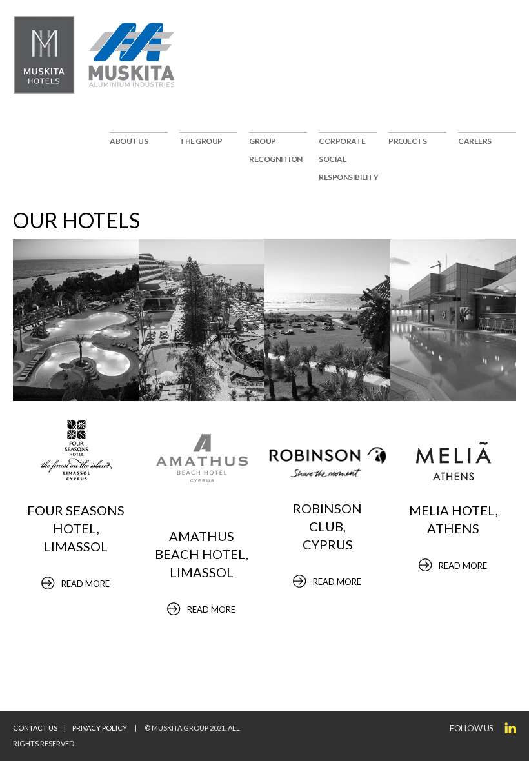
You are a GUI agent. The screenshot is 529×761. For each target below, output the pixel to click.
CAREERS (475, 141)
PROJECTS (407, 141)
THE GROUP (201, 141)
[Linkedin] (510, 728)
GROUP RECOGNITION (276, 150)
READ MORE (85, 583)
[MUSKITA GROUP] (45, 55)
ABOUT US (129, 141)
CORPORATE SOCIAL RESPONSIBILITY (348, 159)
